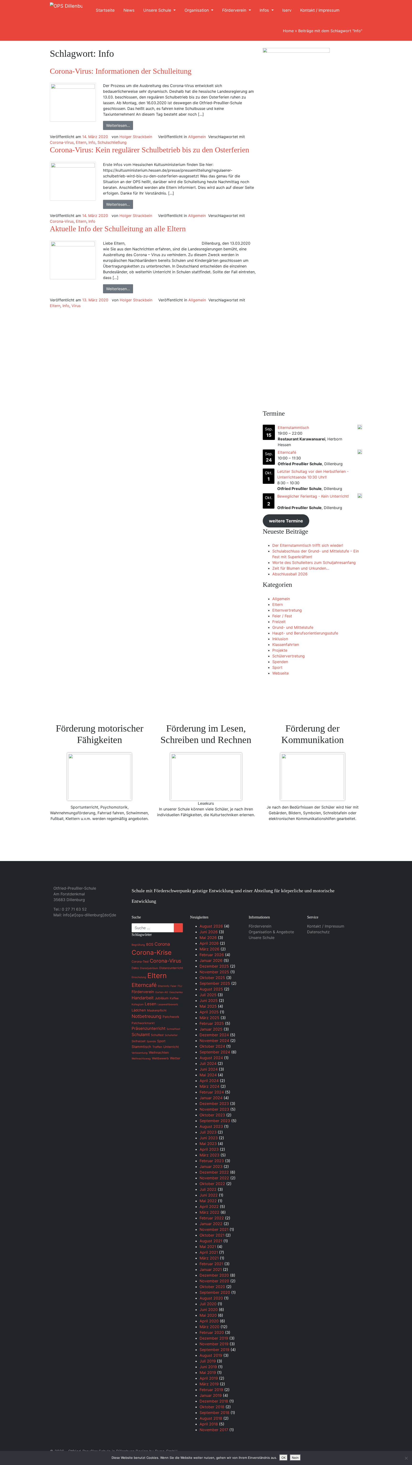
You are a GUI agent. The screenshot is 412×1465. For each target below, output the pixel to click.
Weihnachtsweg (141, 1058)
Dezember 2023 (214, 1103)
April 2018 (209, 1424)
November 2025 (214, 972)
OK (283, 1458)
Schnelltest (173, 1029)
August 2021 (211, 1240)
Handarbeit (143, 997)
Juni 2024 (209, 1069)
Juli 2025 (208, 994)
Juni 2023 (209, 1137)
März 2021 (209, 1258)
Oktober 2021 (212, 1235)
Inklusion (280, 638)
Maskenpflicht (156, 1010)
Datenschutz (318, 931)
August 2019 (211, 1355)
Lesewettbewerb (168, 1004)
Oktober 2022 (212, 1183)
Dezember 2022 (214, 1172)
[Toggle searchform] (353, 10)
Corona (162, 944)
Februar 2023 (212, 1160)
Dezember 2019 (214, 1338)
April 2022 (209, 1206)
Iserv (286, 10)
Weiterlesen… (118, 125)
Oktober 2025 (212, 977)
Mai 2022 (208, 1200)
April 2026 (209, 943)
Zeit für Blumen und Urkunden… (300, 568)
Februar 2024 (212, 1092)
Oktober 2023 (212, 1115)
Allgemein (197, 136)
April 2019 (209, 1378)
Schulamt (141, 1034)
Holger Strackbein (135, 136)
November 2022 (214, 1178)
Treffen (157, 1047)
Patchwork (171, 1017)
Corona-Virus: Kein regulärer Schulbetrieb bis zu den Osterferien (149, 149)
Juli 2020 (208, 1303)
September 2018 (214, 1412)
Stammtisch (141, 1047)
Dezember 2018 (214, 1401)
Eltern (81, 142)
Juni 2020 (209, 1309)
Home (288, 30)
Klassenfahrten (285, 644)
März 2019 (209, 1384)
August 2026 (211, 926)
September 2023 (215, 1120)
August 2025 (211, 989)
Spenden (280, 661)
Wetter (175, 1058)
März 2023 (209, 1155)
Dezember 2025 (214, 966)
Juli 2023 (208, 1132)
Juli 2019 (208, 1361)
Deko (135, 968)
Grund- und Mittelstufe (292, 627)
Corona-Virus (62, 142)
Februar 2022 (212, 1218)
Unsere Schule (157, 10)
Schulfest (157, 1035)
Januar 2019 (211, 1395)
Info (91, 142)
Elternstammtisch (293, 427)
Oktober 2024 (212, 1046)
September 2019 (214, 1349)
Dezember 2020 (214, 1275)
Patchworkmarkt (143, 1023)
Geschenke (176, 992)
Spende (151, 1041)
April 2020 (209, 1321)
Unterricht (171, 1047)
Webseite (280, 673)
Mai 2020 (208, 1315)
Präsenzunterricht (148, 1028)
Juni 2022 (209, 1195)
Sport (277, 667)
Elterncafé (287, 452)
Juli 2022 (208, 1189)
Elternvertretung (287, 610)
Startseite (105, 10)
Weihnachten (159, 1052)
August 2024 (211, 1057)
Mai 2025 (208, 1006)
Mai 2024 (208, 1075)
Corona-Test (140, 961)
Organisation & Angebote (271, 931)
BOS (149, 944)
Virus (76, 305)
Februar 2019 (211, 1389)
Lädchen (139, 1010)
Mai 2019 (208, 1372)
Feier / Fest (282, 616)
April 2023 (209, 1149)
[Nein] (406, 1458)
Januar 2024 (211, 1097)
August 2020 (211, 1298)
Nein (295, 1458)
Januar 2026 (211, 960)
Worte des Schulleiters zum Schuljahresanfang (314, 562)
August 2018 (211, 1418)
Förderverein (234, 10)
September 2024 (215, 1052)
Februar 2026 (212, 954)
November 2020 (214, 1281)
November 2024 (214, 1040)
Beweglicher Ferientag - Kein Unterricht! (313, 496)
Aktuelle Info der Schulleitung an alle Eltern (118, 228)
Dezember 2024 (214, 1034)
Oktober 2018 (212, 1406)
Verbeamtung (140, 1052)
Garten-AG (161, 992)
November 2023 (214, 1109)
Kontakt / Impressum (320, 10)
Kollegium (138, 1004)
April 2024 (209, 1080)
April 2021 (209, 1252)
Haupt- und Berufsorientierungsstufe (305, 633)
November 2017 (214, 1429)
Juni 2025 (209, 1000)
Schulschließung (112, 142)
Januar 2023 (211, 1166)
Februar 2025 (212, 1023)
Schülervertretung (288, 656)
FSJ (180, 986)
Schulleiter (171, 1035)
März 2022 (209, 1212)
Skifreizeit (138, 1041)
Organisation (197, 10)
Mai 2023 (208, 1143)
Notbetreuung (146, 1016)
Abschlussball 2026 (290, 574)
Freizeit (279, 621)
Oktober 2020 (212, 1286)
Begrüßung (138, 944)
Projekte (279, 650)
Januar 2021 (211, 1269)
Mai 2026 (208, 937)
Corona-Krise (152, 952)
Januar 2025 (211, 1029)
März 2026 (209, 949)
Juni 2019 (208, 1366)
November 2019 (214, 1343)
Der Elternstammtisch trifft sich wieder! (307, 545)
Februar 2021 (211, 1263)
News (129, 10)
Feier (173, 986)
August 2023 (211, 1126)
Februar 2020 (212, 1332)
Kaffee (174, 998)
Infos (265, 10)
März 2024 (209, 1086)
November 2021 (214, 1229)
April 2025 (209, 1012)
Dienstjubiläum (149, 968)
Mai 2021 (208, 1246)
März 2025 (209, 1017)
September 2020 (215, 1292)
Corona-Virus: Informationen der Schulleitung (120, 71)
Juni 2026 (209, 931)
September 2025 (215, 983)
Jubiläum (162, 998)
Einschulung (139, 977)
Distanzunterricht (171, 968)
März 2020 (209, 1326)
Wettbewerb (160, 1058)
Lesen (150, 1003)
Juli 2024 (208, 1063)
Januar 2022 (211, 1223)
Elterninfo (163, 986)
